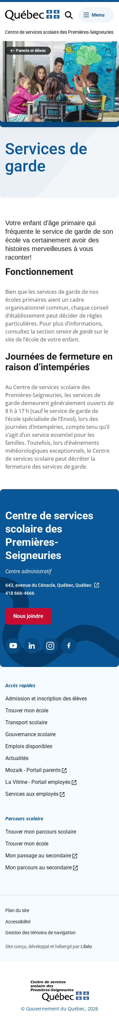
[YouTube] (13, 646)
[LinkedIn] (32, 646)
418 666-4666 (19, 593)
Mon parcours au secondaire (41, 867)
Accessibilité (17, 921)
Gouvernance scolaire (30, 734)
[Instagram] (50, 646)
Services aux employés (34, 794)
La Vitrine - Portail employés (40, 782)
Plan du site (17, 910)
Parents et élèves (31, 50)
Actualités (16, 758)
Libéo (86, 946)
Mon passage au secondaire (41, 855)
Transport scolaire (26, 722)
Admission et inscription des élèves (46, 698)
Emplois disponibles (28, 746)
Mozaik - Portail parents (35, 770)
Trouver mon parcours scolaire (40, 832)
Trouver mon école (26, 710)
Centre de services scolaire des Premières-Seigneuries (59, 32)
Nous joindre (28, 616)
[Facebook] (69, 646)
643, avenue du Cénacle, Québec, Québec (48, 586)
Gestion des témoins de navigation (40, 932)
